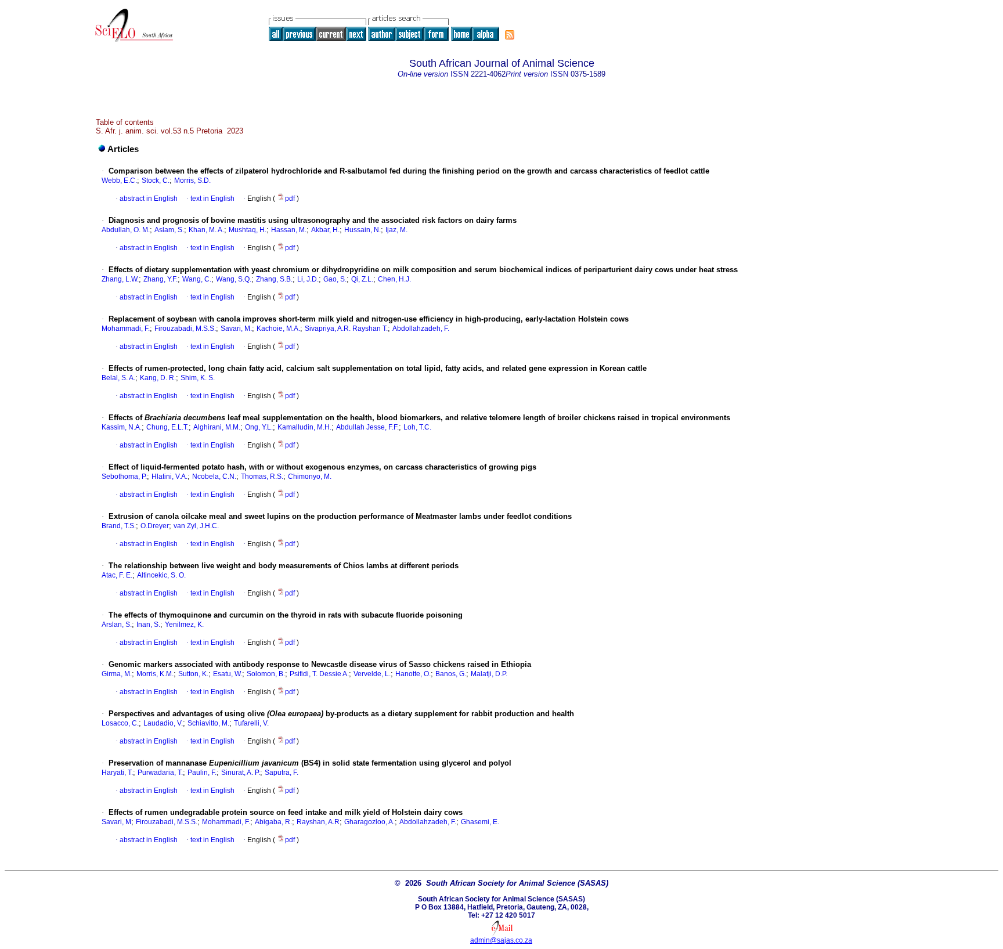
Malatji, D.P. (489, 674)
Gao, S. (335, 279)
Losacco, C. (120, 723)
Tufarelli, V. (251, 723)
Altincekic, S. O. (161, 575)
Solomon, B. (266, 674)
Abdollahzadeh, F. (420, 328)
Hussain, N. (362, 230)
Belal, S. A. (118, 378)
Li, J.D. (308, 279)
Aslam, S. (169, 230)
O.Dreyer (154, 526)
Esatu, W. (227, 674)
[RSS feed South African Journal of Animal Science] (509, 34)
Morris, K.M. (155, 674)
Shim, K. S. (198, 378)
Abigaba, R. (273, 822)
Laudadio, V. (163, 723)
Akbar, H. (325, 230)
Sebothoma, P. (124, 476)
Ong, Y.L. (259, 427)
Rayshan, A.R (318, 822)
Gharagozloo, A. (369, 822)
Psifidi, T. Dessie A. (319, 674)
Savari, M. (236, 328)
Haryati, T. (117, 772)
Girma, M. (117, 674)
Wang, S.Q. (233, 279)
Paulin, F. (202, 772)
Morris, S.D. (192, 180)
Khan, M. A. (206, 230)
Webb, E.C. (119, 180)
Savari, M (116, 822)
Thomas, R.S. (262, 476)
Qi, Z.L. (362, 279)
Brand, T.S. (119, 526)
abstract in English (149, 198)
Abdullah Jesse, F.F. (367, 427)
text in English (212, 198)
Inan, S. (148, 624)
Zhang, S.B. (274, 279)
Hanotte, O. (413, 674)
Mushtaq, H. (247, 230)
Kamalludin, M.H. (304, 427)
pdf (291, 198)
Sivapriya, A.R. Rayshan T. (346, 328)
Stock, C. (155, 180)
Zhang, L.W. (120, 279)
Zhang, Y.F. (160, 279)
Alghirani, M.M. (216, 427)
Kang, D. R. (158, 378)
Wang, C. (196, 279)
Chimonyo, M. (309, 476)
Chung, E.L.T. (167, 427)
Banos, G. (450, 674)
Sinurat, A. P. (240, 772)
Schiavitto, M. (208, 723)
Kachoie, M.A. (278, 328)
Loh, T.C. (417, 427)
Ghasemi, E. (480, 822)
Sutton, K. (193, 674)
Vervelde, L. (372, 674)
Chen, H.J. (394, 279)
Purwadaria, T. (160, 772)
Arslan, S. (117, 624)
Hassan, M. (288, 230)
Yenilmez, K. (184, 624)
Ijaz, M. (396, 230)
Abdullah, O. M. (126, 230)
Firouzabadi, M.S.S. (185, 328)
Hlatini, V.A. (169, 476)
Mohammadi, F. (126, 328)
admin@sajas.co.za (501, 940)
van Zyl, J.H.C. (196, 526)
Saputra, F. (281, 772)
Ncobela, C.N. (214, 476)
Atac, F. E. (117, 575)
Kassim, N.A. (122, 427)
